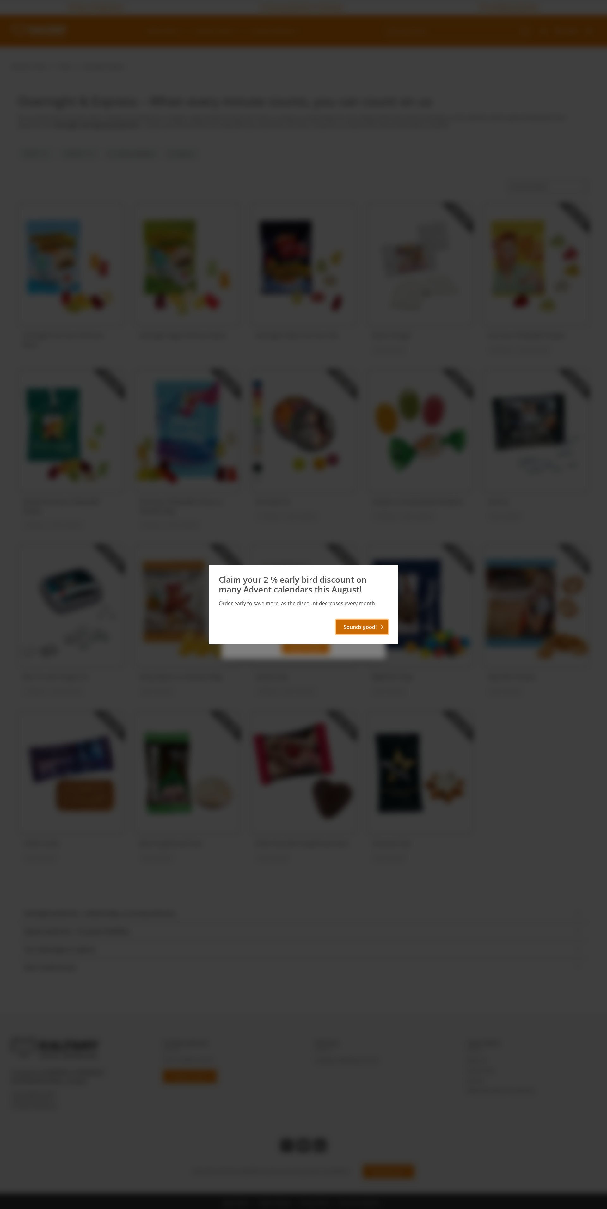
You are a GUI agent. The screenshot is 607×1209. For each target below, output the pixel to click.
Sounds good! (360, 626)
